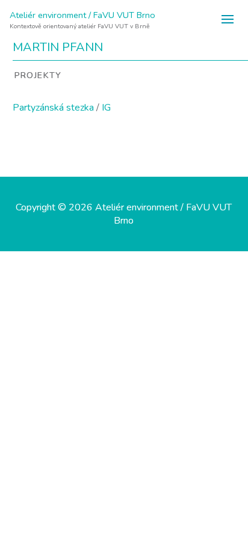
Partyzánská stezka (53, 107)
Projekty (37, 75)
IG (106, 107)
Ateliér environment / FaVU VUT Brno (82, 15)
